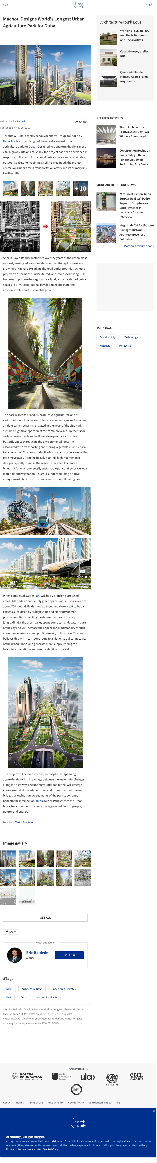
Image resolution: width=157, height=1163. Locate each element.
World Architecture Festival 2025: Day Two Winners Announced (134, 132)
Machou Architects (46, 997)
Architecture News (32, 989)
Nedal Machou (12, 141)
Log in (149, 4)
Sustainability (107, 337)
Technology (131, 337)
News (9, 989)
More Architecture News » (139, 246)
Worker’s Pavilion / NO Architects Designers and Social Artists (134, 35)
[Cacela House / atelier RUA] (108, 57)
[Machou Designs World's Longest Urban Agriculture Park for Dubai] (8, 858)
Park (37, 596)
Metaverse (125, 346)
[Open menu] (5, 4)
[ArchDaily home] (78, 5)
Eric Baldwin (37, 953)
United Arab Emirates (64, 989)
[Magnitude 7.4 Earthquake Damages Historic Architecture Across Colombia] (106, 233)
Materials (105, 346)
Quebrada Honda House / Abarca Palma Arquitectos (134, 76)
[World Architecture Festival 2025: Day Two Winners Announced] (106, 134)
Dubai (32, 146)
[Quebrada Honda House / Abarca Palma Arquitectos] (108, 78)
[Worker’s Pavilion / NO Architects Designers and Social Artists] (108, 37)
